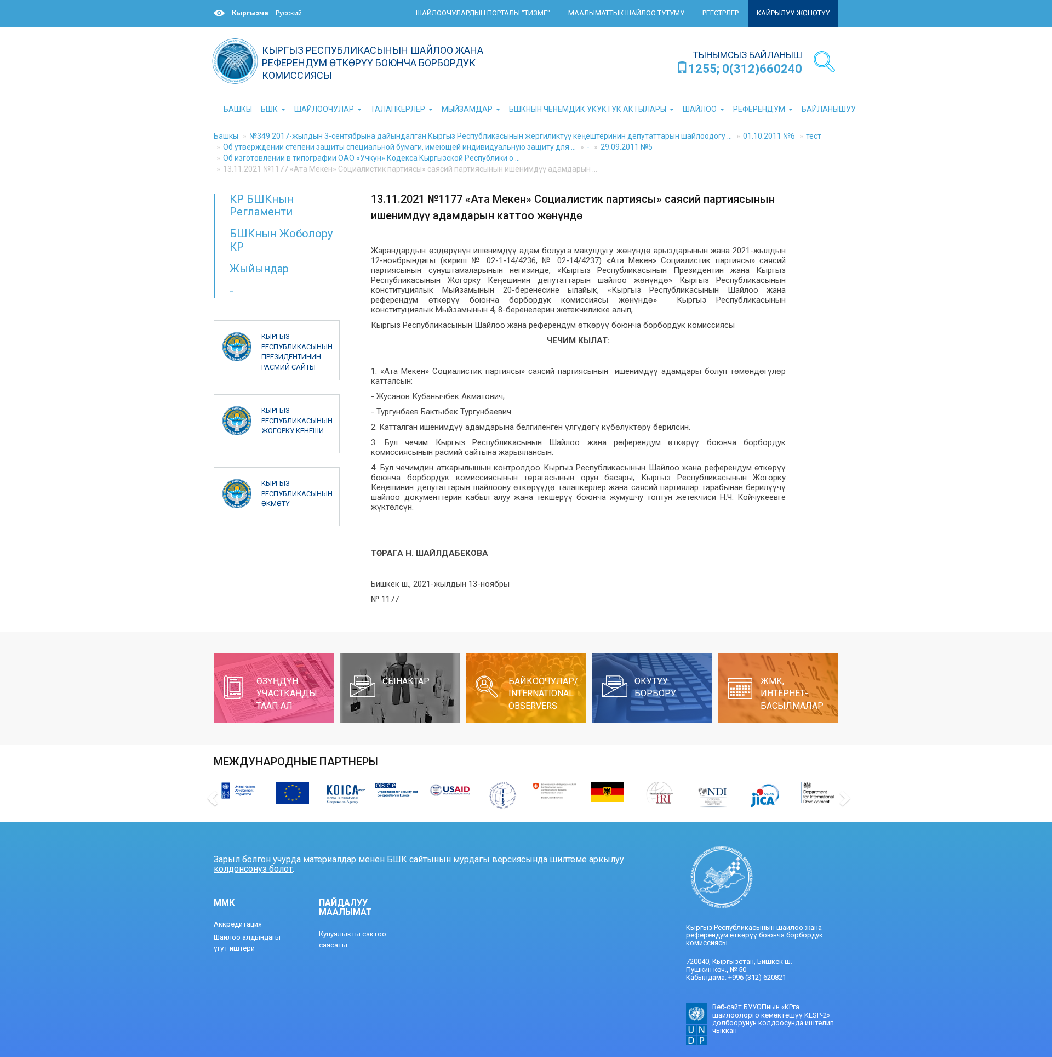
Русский (289, 13)
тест (813, 136)
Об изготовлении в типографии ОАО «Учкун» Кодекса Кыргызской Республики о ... (371, 158)
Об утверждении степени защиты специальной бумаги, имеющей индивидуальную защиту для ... (399, 147)
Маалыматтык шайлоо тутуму (626, 13)
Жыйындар (259, 268)
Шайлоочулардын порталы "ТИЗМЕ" (483, 13)
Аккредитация (238, 924)
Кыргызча (250, 13)
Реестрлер (720, 13)
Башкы (226, 136)
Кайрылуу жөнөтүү (793, 13)
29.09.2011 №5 (627, 147)
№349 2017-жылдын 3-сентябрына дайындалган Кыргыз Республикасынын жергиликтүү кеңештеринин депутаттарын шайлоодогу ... (490, 136)
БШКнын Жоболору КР (281, 240)
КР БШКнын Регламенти (262, 205)
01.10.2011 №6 (769, 136)
